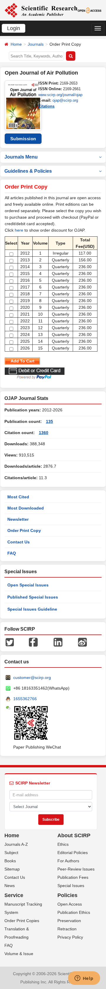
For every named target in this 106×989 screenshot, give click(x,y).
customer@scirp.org (32, 677)
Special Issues (70, 885)
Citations (46, 106)
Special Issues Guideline (32, 609)
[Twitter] (10, 641)
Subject (11, 852)
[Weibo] (82, 641)
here (19, 230)
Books (10, 860)
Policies (67, 895)
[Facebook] (33, 641)
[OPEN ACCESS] (89, 10)
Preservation (69, 920)
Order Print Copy (24, 530)
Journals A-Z (16, 844)
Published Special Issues (32, 597)
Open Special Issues (28, 585)
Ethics (63, 844)
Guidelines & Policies (28, 171)
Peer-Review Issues (76, 869)
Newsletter (18, 519)
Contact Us (18, 542)
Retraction (67, 929)
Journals (36, 44)
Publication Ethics (73, 912)
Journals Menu (21, 156)
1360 (43, 432)
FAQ (11, 553)
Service (13, 895)
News (9, 885)
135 (49, 421)
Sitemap (12, 869)
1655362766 (25, 698)
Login (13, 28)
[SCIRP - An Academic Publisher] (40, 10)
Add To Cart (22, 361)
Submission (23, 138)
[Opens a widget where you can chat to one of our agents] (84, 978)
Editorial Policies (72, 852)
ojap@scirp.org (65, 100)
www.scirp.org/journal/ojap (60, 95)
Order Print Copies (21, 920)
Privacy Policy (70, 937)
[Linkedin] (58, 641)
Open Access (69, 904)
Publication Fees (72, 877)
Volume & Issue (18, 953)
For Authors (68, 860)
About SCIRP (73, 835)
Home (16, 44)
